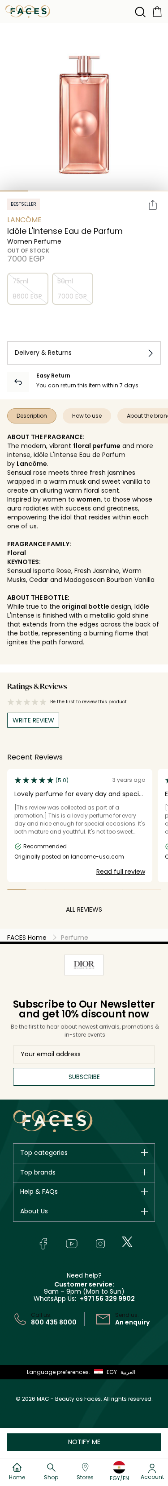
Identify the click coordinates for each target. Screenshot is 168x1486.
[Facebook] (43, 1244)
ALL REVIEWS (84, 909)
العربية (128, 1372)
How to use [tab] (87, 415)
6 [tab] (112, 889)
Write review (33, 720)
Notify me (84, 1441)
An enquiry (132, 1322)
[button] (103, 1372)
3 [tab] (55, 889)
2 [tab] (36, 889)
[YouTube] (72, 1244)
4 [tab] (74, 889)
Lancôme (24, 220)
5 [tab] (93, 889)
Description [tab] (32, 415)
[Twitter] (127, 1242)
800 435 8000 (54, 1322)
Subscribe (84, 1076)
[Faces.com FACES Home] (27, 11)
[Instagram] (100, 1244)
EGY (112, 1372)
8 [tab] (151, 889)
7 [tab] (132, 889)
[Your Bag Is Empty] (157, 11)
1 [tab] (16, 889)
